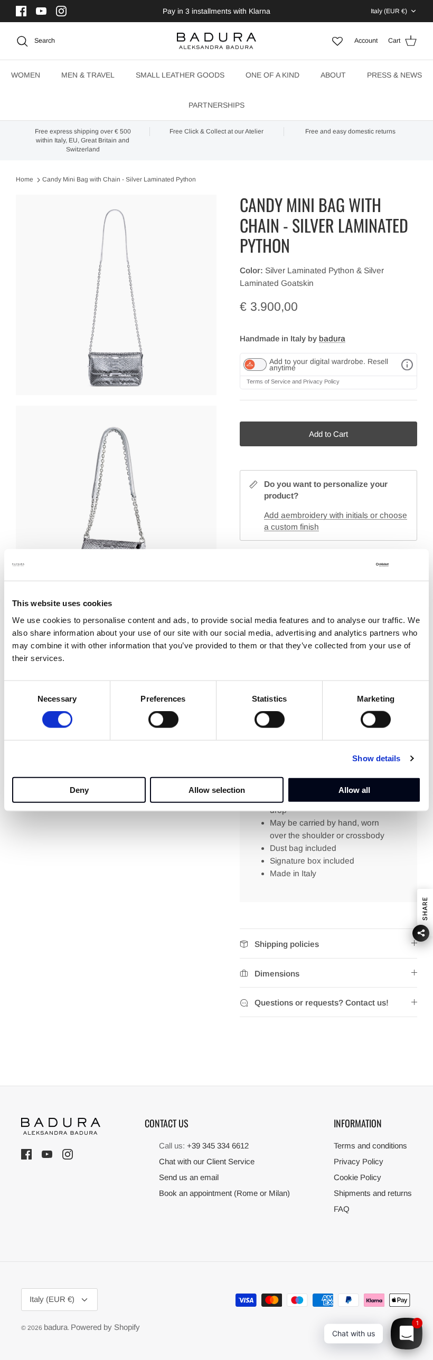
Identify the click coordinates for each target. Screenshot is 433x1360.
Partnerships (216, 105)
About (333, 75)
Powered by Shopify (105, 1327)
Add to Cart (328, 433)
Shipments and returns (373, 1193)
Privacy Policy (321, 381)
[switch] (163, 719)
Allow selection (217, 789)
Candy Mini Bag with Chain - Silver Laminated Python (119, 180)
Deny (79, 789)
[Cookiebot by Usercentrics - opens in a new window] (342, 565)
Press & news (394, 75)
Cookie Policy (357, 1177)
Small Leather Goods (180, 75)
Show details (376, 758)
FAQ (342, 1208)
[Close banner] (414, 565)
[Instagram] (62, 11)
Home (24, 180)
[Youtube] (42, 11)
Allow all (354, 789)
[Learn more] (407, 364)
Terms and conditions (370, 1145)
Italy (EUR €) (389, 11)
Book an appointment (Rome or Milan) (224, 1193)
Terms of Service (269, 381)
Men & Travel (88, 75)
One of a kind (272, 75)
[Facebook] (22, 11)
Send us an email (189, 1177)
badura (332, 338)
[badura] (216, 41)
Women (25, 75)
